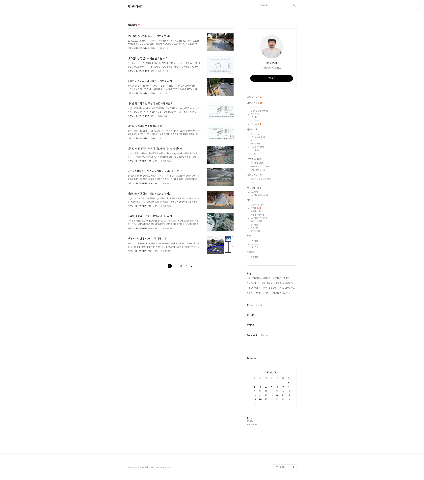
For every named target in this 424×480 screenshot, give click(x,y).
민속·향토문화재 (257, 147)
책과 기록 (254, 120)
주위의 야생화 (256, 221)
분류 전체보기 (253, 97)
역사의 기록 (252, 129)
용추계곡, (251, 293)
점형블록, (272, 287)
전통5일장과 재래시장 (259, 110)
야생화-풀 (254, 208)
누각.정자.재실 (256, 134)
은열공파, (267, 278)
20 (277, 395)
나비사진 (254, 240)
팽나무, (286, 278)
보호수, (264, 287)
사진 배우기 (255, 182)
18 (266, 395)
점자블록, (267, 293)
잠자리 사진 (255, 244)
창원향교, (280, 282)
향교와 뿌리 (255, 150)
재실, (249, 278)
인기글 (259, 305)
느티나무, (287, 293)
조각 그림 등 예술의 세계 (260, 179)
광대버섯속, (277, 278)
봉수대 (253, 140)
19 (271, 395)
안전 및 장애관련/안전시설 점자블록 (141, 48)
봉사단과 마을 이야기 (259, 195)
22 (288, 395)
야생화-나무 (255, 211)
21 (283, 395)
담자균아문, (290, 287)
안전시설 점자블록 (257, 163)
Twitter (264, 335)
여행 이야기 (255, 114)
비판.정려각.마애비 (258, 137)
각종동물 (251, 252)
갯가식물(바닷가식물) (259, 218)
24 (260, 399)
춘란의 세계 (255, 231)
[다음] (192, 266)
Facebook (252, 335)
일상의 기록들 (253, 103)
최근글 (250, 305)
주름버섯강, (257, 278)
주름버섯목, (277, 293)
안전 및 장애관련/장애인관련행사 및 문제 (143, 161)
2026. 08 (272, 372)
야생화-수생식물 (257, 214)
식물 (249, 200)
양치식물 (254, 224)
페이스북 (279, 461)
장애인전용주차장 (257, 170)
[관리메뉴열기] (418, 5)
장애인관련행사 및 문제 (260, 166)
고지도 (253, 153)
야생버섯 (254, 228)
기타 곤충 (254, 247)
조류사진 (254, 256)
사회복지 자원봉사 (255, 187)
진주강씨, (271, 282)
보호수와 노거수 (257, 204)
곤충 (249, 236)
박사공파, (261, 282)
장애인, (259, 293)
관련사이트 (280, 467)
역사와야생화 (135, 6)
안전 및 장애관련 (254, 158)
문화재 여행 (255, 144)
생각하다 (254, 117)
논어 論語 (254, 124)
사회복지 (254, 192)
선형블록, (289, 282)
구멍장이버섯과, (253, 287)
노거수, (281, 287)
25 (266, 399)
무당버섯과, (251, 282)
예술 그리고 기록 (254, 175)
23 (254, 399)
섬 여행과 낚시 (256, 107)
